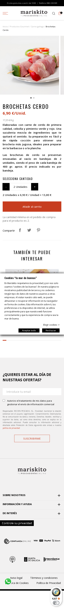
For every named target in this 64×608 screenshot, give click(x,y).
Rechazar (51, 330)
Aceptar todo (29, 330)
